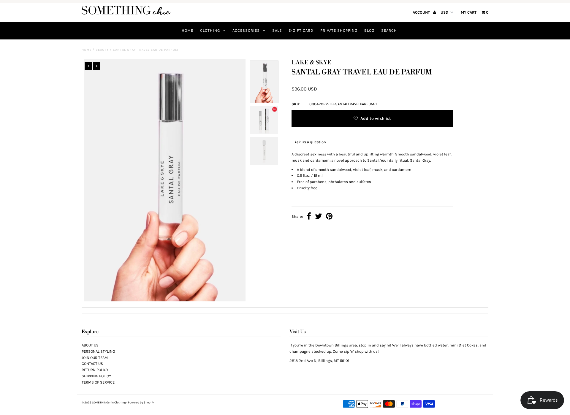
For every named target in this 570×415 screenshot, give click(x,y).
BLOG (369, 30)
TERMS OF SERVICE (98, 382)
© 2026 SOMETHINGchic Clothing (104, 402)
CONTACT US (92, 363)
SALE (277, 30)
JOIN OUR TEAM (95, 357)
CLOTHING (210, 30)
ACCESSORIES (246, 30)
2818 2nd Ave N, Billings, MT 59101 (319, 360)
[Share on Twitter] (318, 217)
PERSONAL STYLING (98, 351)
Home (86, 50)
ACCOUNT (422, 12)
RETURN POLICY (95, 370)
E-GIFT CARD (301, 30)
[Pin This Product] (329, 217)
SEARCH (389, 30)
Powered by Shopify (141, 402)
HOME (187, 30)
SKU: (296, 104)
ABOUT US (90, 345)
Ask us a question (310, 142)
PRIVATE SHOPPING (338, 30)
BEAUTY (102, 50)
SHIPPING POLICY (96, 376)
